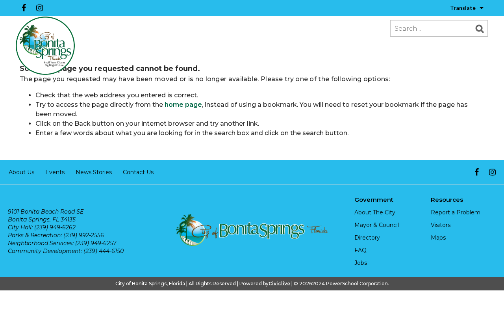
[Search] (479, 28)
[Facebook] (24, 8)
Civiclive (279, 283)
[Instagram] (39, 8)
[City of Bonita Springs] (45, 46)
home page (183, 104)
